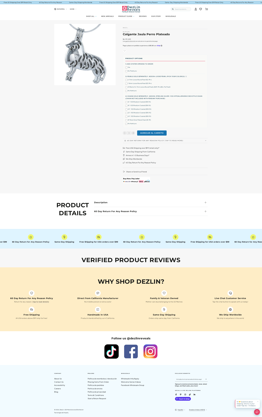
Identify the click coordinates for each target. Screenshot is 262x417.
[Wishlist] (200, 9)
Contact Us (59, 382)
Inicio (125, 27)
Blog (56, 392)
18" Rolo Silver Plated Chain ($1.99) (139, 120)
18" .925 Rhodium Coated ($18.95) (139, 105)
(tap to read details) (41, 302)
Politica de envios (95, 388)
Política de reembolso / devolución (102, 379)
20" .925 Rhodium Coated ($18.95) (139, 109)
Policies (91, 373)
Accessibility (59, 385)
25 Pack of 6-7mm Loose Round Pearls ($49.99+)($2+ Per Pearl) (149, 87)
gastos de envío (130, 41)
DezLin (62, 409)
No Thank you (132, 71)
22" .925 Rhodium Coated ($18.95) (139, 112)
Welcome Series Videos (131, 382)
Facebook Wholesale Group (132, 385)
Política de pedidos (96, 385)
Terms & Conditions (96, 395)
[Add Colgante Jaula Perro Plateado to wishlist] (124, 51)
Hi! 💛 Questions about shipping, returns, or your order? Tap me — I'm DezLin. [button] (246, 403)
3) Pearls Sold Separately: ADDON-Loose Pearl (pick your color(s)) (155, 76)
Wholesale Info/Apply (130, 379)
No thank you (132, 90)
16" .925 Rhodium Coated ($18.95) (139, 102)
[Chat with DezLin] (257, 412)
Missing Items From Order (98, 382)
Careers (57, 388)
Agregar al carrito (152, 133)
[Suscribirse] (206, 379)
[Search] (173, 9)
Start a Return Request (97, 398)
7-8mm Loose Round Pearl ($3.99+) (140, 83)
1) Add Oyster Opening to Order (139, 64)
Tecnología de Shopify (61, 412)
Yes (129, 67)
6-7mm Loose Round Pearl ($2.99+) (140, 79)
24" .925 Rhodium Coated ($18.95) (139, 116)
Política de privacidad (97, 392)
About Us (58, 379)
